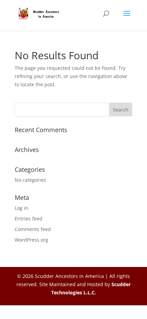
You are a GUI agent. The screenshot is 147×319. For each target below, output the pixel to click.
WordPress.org (31, 240)
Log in (21, 208)
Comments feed (33, 229)
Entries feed (28, 218)
